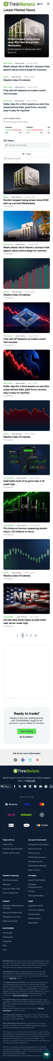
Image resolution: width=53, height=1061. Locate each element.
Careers (31, 891)
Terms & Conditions (20, 995)
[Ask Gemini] (23, 760)
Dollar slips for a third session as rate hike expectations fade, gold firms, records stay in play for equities (26, 389)
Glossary (6, 884)
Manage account (35, 861)
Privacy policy (34, 914)
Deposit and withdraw (37, 866)
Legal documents (35, 906)
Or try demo (26, 736)
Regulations (33, 923)
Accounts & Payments (12, 912)
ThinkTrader (8, 933)
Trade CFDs (8, 844)
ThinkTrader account (37, 857)
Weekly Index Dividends (16, 294)
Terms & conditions (36, 910)
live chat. (31, 780)
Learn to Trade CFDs (11, 889)
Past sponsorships (36, 895)
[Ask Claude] (37, 760)
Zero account (34, 853)
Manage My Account (12, 917)
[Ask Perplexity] (30, 760)
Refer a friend (34, 870)
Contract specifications (13, 849)
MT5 (5, 950)
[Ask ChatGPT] (15, 760)
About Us (12, 978)
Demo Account (34, 849)
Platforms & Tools (10, 921)
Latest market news (11, 853)
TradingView (8, 937)
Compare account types (38, 844)
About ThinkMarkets (36, 880)
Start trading (27, 731)
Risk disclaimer (34, 918)
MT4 (5, 945)
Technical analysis (10, 880)
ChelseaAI (7, 941)
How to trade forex (11, 893)
